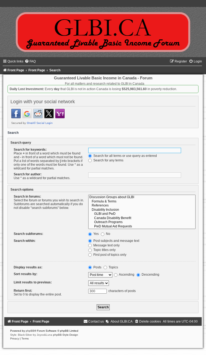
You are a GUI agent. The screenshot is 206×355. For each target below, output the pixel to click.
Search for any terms (108, 160)
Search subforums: (28, 234)
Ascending (126, 274)
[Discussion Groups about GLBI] (142, 197)
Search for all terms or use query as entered (125, 156)
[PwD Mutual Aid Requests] (142, 226)
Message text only (106, 245)
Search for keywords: (30, 149)
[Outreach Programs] (142, 222)
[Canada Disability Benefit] (142, 218)
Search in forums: (27, 196)
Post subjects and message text (116, 241)
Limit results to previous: (33, 282)
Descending (150, 274)
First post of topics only (109, 255)
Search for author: (28, 174)
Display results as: (28, 267)
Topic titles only (104, 250)
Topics (113, 267)
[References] (142, 206)
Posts (97, 267)
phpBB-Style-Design (65, 334)
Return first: (23, 291)
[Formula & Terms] (142, 201)
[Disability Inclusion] (142, 210)
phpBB (30, 330)
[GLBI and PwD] (142, 214)
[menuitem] (30, 61)
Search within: (24, 241)
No (107, 234)
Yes (96, 234)
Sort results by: (25, 274)
